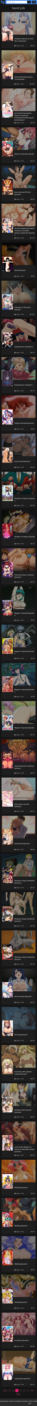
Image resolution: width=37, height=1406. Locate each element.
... (27, 1391)
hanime (11, 1401)
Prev (5, 1391)
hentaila (25, 1401)
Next (18, 1394)
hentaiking (18, 1401)
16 (32, 1391)
